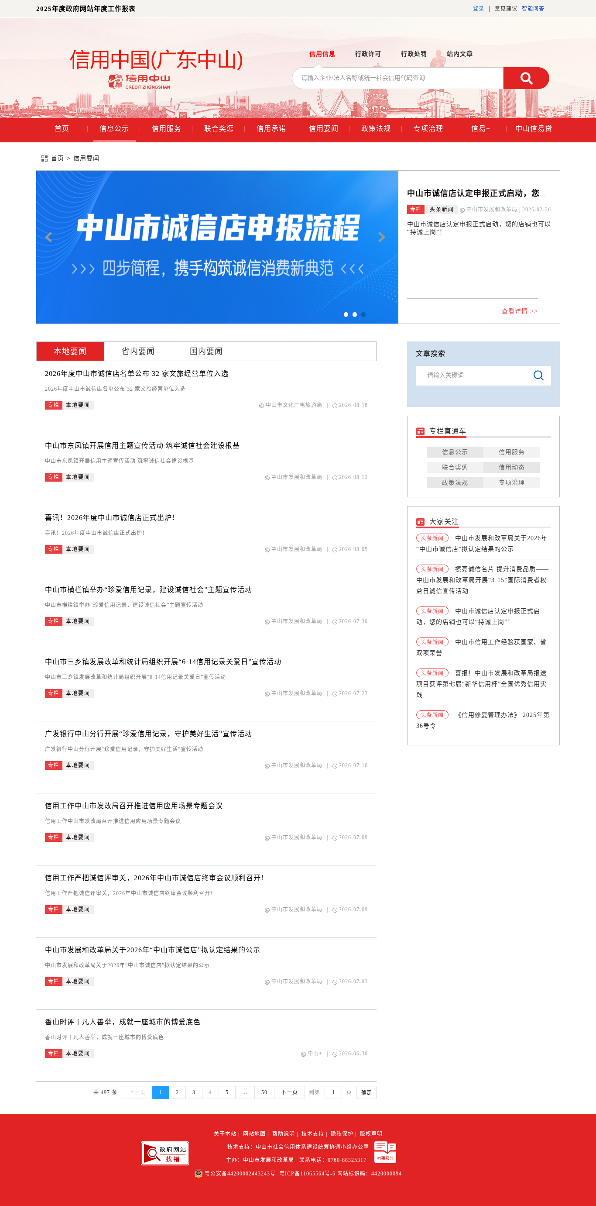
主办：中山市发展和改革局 (262, 1160)
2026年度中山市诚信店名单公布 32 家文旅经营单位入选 (137, 373)
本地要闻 (70, 351)
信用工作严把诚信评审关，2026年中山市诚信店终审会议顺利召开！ (156, 878)
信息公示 (119, 128)
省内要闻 (138, 351)
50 (264, 1092)
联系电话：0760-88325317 (334, 1160)
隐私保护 (342, 1134)
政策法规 (381, 128)
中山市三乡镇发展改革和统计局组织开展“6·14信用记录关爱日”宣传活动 (163, 661)
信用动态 (512, 467)
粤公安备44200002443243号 (240, 1174)
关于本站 (225, 1134)
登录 (478, 9)
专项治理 (434, 128)
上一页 (137, 1092)
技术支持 (312, 1134)
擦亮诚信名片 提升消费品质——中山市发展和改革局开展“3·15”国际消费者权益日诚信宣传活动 (482, 580)
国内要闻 (206, 351)
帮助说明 (283, 1134)
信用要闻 (329, 128)
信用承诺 (277, 128)
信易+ (489, 128)
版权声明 (371, 1134)
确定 (366, 1093)
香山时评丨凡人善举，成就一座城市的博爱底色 (123, 1022)
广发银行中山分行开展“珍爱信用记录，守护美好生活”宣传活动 (148, 733)
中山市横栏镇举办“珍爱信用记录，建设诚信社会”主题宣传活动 (148, 589)
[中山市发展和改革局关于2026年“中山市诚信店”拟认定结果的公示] (217, 247)
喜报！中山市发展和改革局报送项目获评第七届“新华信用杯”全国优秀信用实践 (481, 684)
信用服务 (172, 128)
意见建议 (506, 9)
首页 (71, 128)
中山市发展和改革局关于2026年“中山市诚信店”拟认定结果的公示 (152, 950)
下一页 (289, 1092)
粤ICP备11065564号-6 (307, 1174)
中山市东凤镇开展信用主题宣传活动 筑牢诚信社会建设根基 (142, 445)
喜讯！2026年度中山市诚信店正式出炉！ (112, 517)
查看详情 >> (520, 311)
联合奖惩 (224, 128)
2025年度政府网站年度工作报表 (86, 8)
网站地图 (254, 1134)
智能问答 (533, 9)
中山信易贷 (533, 128)
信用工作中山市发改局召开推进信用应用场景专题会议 (134, 806)
